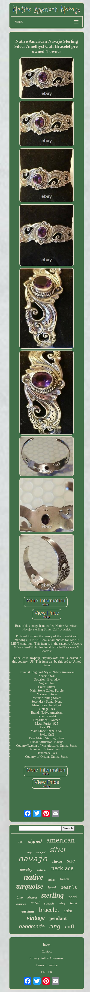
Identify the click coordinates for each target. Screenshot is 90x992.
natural (42, 870)
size (71, 861)
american (60, 840)
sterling (52, 895)
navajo (33, 859)
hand (73, 903)
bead (52, 888)
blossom (32, 897)
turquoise (29, 886)
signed (35, 841)
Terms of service (46, 965)
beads (64, 879)
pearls (68, 887)
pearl (73, 897)
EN (43, 972)
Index (46, 944)
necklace (62, 868)
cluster (57, 862)
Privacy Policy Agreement (47, 958)
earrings (27, 911)
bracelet (49, 909)
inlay (62, 903)
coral (35, 902)
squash (49, 903)
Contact (47, 951)
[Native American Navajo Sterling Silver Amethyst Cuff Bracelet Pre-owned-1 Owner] (46, 78)
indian (51, 879)
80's (21, 842)
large (29, 852)
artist (68, 910)
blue (20, 897)
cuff (69, 926)
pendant (58, 918)
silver (58, 849)
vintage (36, 917)
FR (50, 972)
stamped (40, 852)
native (33, 877)
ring (54, 926)
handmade (32, 926)
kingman (21, 903)
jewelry (26, 869)
